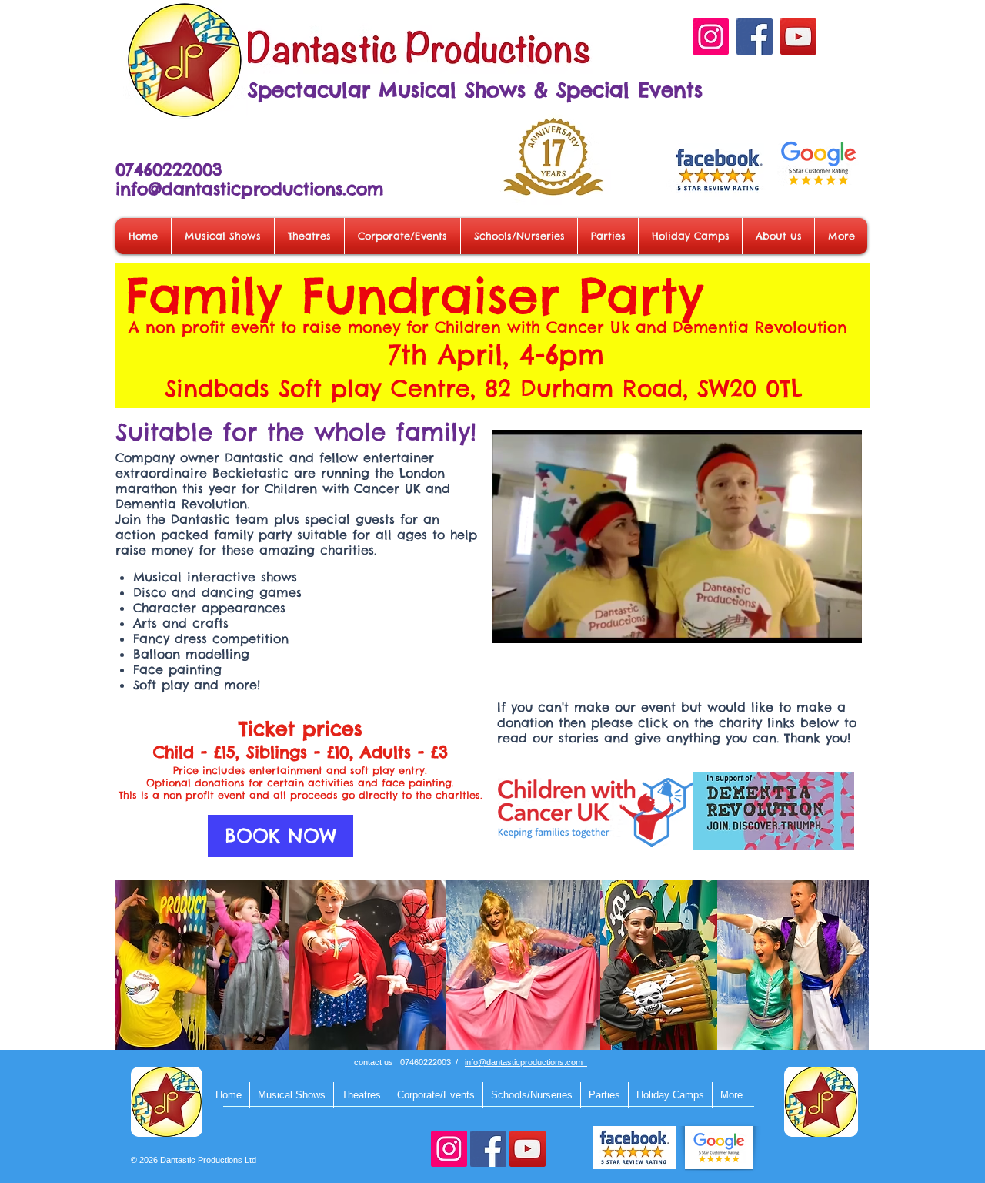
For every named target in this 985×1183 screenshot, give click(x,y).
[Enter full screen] (841, 622)
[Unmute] (539, 622)
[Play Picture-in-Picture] (815, 622)
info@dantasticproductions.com (249, 188)
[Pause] (513, 622)
